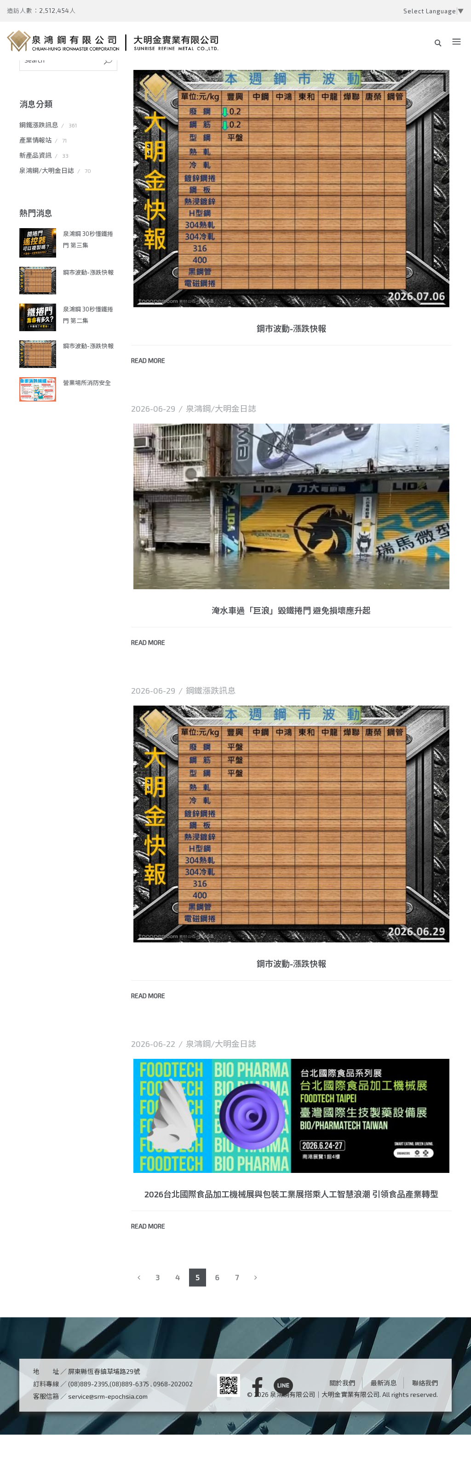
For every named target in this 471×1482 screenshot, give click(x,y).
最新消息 (383, 1383)
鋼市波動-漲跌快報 (88, 272)
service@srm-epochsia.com (108, 1396)
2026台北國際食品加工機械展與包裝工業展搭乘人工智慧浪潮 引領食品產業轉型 (291, 1194)
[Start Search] (108, 61)
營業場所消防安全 (87, 382)
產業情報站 (35, 140)
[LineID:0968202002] (283, 1387)
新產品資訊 (35, 155)
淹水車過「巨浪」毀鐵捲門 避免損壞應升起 (291, 610)
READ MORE (148, 360)
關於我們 (342, 1383)
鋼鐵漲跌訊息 (38, 125)
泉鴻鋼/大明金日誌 (46, 170)
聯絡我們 (425, 1383)
